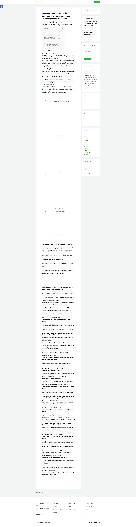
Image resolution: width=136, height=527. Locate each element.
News (87, 511)
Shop (74, 1)
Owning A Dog (87, 173)
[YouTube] (43, 514)
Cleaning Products (56, 514)
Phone (85, 53)
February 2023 (87, 148)
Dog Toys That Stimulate (58, 509)
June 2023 (86, 140)
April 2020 (86, 154)
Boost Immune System (57, 508)
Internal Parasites (56, 511)
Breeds (90, 1)
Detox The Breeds (89, 508)
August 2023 (86, 136)
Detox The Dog (87, 166)
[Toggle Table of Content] (62, 29)
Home (70, 1)
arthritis (58, 313)
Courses (85, 1)
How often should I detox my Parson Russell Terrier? (49, 37)
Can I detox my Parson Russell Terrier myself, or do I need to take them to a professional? (53, 43)
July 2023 (86, 138)
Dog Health (86, 168)
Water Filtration (56, 512)
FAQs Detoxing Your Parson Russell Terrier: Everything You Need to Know (52, 35)
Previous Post (39, 492)
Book (81, 1)
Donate (87, 512)
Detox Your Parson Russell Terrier (47, 34)
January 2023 (87, 150)
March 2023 (86, 146)
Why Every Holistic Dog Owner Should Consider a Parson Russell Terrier (52, 30)
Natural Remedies (88, 171)
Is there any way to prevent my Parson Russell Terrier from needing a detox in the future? (54, 45)
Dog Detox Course (72, 509)
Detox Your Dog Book (73, 511)
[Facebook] (37, 514)
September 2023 (87, 134)
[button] (1, 6)
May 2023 (86, 142)
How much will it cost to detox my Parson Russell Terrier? (51, 44)
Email (85, 49)
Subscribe (88, 59)
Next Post (78, 492)
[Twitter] (39, 514)
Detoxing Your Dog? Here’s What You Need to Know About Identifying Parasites (90, 83)
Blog (78, 1)
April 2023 (86, 144)
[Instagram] (41, 514)
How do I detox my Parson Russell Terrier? (48, 39)
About (70, 508)
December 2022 (87, 152)
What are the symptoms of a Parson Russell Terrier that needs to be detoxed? (52, 38)
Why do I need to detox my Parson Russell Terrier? (49, 36)
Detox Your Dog (89, 506)
